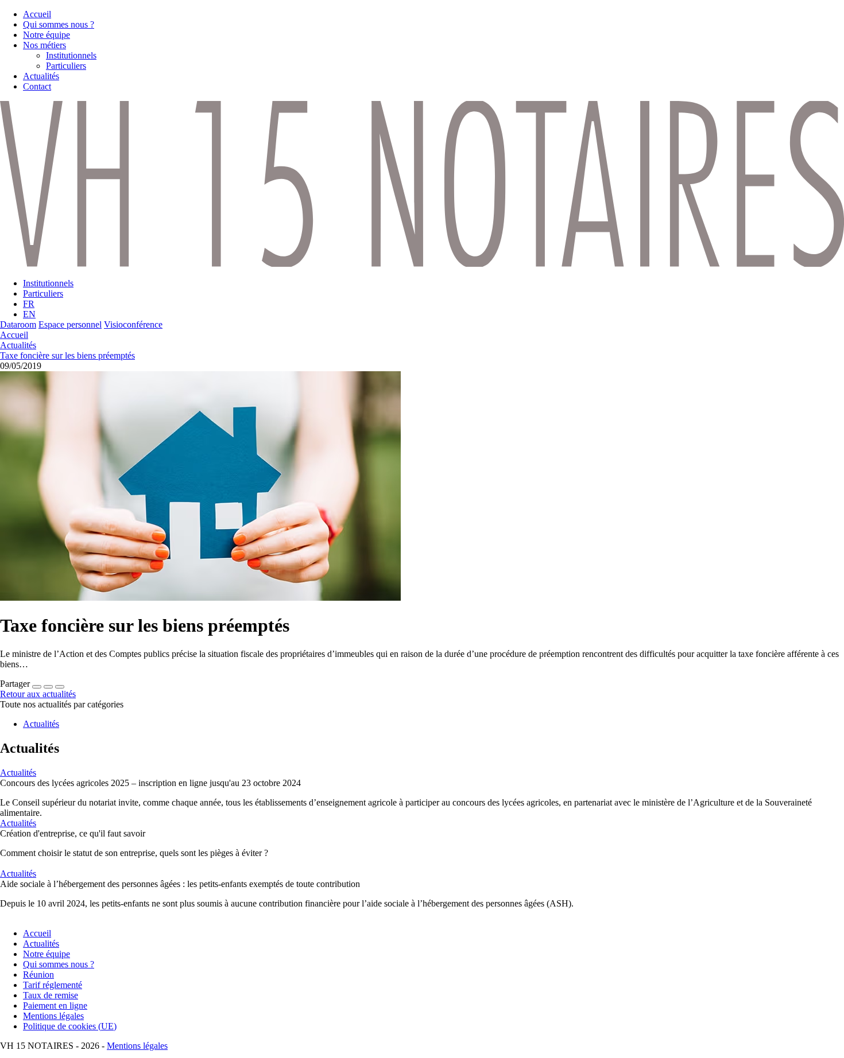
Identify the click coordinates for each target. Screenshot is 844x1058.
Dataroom (18, 324)
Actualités (18, 345)
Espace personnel (70, 324)
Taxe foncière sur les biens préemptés (67, 355)
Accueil (14, 335)
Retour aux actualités (38, 694)
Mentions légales (137, 1046)
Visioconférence (133, 324)
